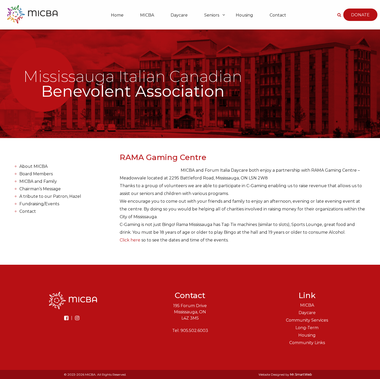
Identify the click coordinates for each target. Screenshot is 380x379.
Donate (360, 14)
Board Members (36, 173)
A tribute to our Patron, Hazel (50, 196)
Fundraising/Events (39, 203)
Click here (130, 240)
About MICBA (33, 166)
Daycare (179, 15)
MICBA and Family (38, 181)
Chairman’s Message (40, 188)
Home (117, 15)
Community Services (307, 320)
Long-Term (306, 327)
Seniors (211, 15)
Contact (278, 15)
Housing (244, 15)
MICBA (147, 15)
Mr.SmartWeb (301, 374)
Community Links (307, 342)
